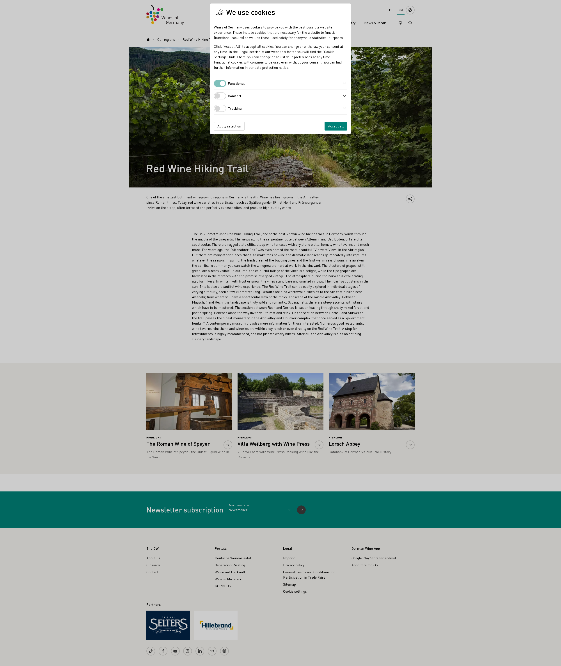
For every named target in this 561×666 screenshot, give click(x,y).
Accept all (336, 126)
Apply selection (229, 126)
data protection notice (271, 67)
